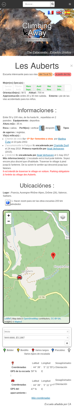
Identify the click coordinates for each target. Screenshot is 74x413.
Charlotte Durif (61, 145)
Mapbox (18, 321)
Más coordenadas (40, 398)
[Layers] (63, 217)
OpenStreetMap (31, 318)
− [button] (8, 221)
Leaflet (7, 318)
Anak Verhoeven (55, 148)
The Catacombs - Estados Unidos (49, 52)
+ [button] (8, 215)
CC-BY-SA (56, 318)
